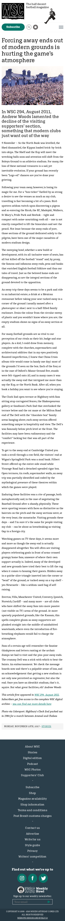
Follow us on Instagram (21, 878)
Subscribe (13, 26)
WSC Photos (32, 769)
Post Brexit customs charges (33, 816)
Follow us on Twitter (43, 878)
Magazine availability (32, 798)
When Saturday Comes (13, 11)
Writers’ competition (32, 856)
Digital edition (32, 758)
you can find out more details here (32, 704)
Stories (47, 726)
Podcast (32, 764)
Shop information (32, 804)
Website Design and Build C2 (32, 918)
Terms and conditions (32, 810)
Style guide (32, 845)
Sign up (49, 901)
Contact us (32, 828)
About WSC (32, 746)
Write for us (32, 839)
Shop (32, 793)
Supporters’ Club (32, 775)
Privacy (32, 850)
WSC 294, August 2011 (46, 694)
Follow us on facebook (32, 878)
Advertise (32, 833)
